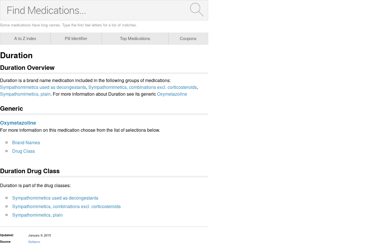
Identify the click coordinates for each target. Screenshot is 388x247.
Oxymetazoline (172, 94)
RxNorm (34, 241)
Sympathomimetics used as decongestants (43, 87)
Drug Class (23, 151)
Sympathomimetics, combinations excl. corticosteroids (142, 87)
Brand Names (26, 142)
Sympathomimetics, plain (25, 94)
